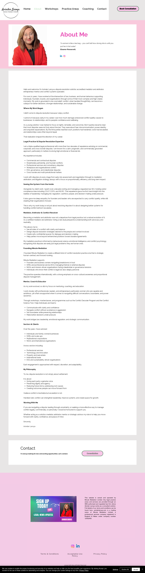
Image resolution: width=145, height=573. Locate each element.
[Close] (142, 569)
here (91, 510)
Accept (136, 569)
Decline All (125, 569)
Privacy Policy (84, 570)
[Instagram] (64, 56)
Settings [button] (115, 569)
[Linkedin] (61, 56)
